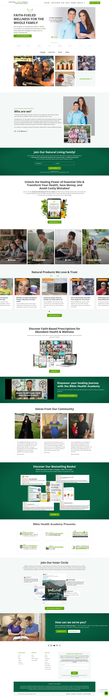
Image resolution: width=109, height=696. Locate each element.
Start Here (46, 2)
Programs (73, 2)
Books (62, 2)
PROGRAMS (38, 260)
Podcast (67, 2)
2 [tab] (53, 37)
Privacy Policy (62, 172)
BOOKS (12, 260)
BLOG (68, 260)
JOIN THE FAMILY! (54, 168)
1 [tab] (52, 37)
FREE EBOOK (94, 260)
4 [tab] (56, 37)
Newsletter (80, 2)
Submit (74, 673)
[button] (57, 276)
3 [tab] (55, 37)
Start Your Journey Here (22, 36)
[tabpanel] (54, 23)
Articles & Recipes (55, 2)
